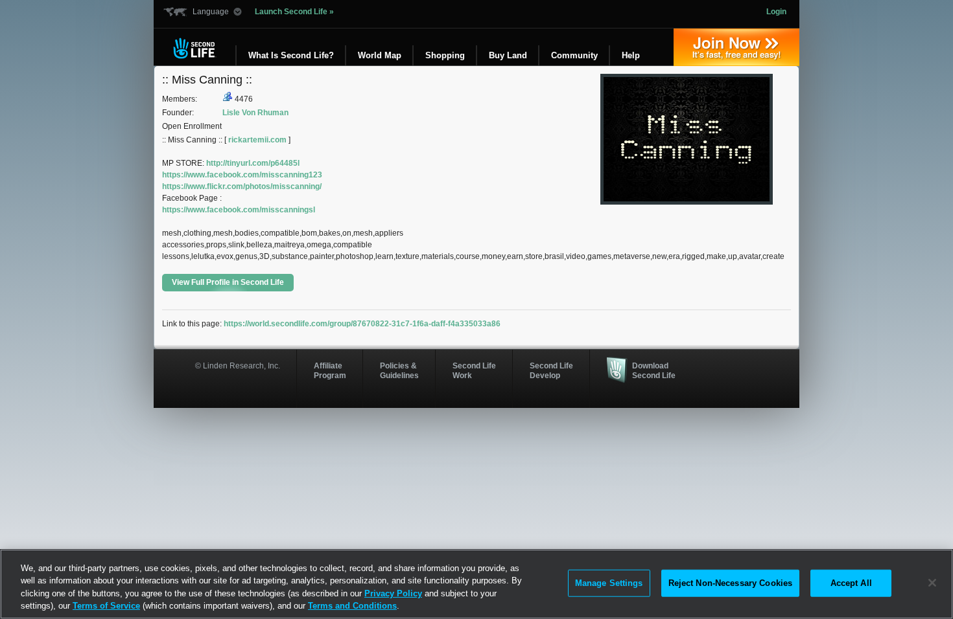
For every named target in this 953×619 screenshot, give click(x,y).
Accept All (851, 583)
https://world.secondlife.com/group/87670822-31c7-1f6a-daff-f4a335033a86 (362, 323)
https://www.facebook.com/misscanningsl (238, 209)
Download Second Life (654, 370)
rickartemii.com (257, 139)
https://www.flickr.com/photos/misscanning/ (242, 186)
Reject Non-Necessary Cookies (730, 583)
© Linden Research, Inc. (237, 365)
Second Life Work (474, 370)
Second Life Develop (551, 370)
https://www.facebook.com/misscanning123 (242, 174)
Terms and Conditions (352, 606)
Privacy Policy (393, 593)
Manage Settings (609, 583)
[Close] (932, 582)
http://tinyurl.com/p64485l (253, 163)
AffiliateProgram (330, 370)
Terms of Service (106, 606)
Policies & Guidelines (399, 370)
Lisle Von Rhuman (255, 112)
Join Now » (736, 47)
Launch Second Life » (294, 11)
